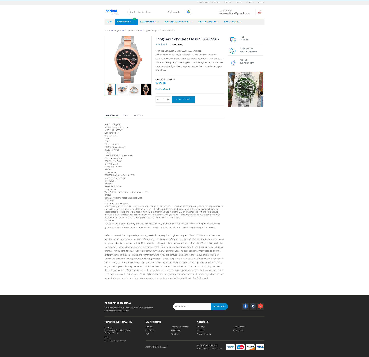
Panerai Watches (148, 22)
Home (107, 30)
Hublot (227, 3)
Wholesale (175, 334)
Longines (117, 30)
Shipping (200, 326)
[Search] (188, 12)
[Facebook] (245, 306)
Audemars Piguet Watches (177, 22)
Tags (125, 115)
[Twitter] (253, 306)
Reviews (138, 115)
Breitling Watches (207, 22)
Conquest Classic (132, 30)
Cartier (249, 3)
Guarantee (175, 330)
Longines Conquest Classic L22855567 (159, 30)
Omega (239, 3)
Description (111, 115)
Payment (201, 330)
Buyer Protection (204, 334)
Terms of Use (238, 330)
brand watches (126, 21)
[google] (260, 306)
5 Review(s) (177, 44)
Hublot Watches (232, 22)
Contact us (150, 330)
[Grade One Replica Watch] (112, 11)
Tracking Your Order (179, 326)
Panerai (261, 3)
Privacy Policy (239, 326)
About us (149, 326)
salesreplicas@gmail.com (115, 340)
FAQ (147, 334)
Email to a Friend (162, 89)
